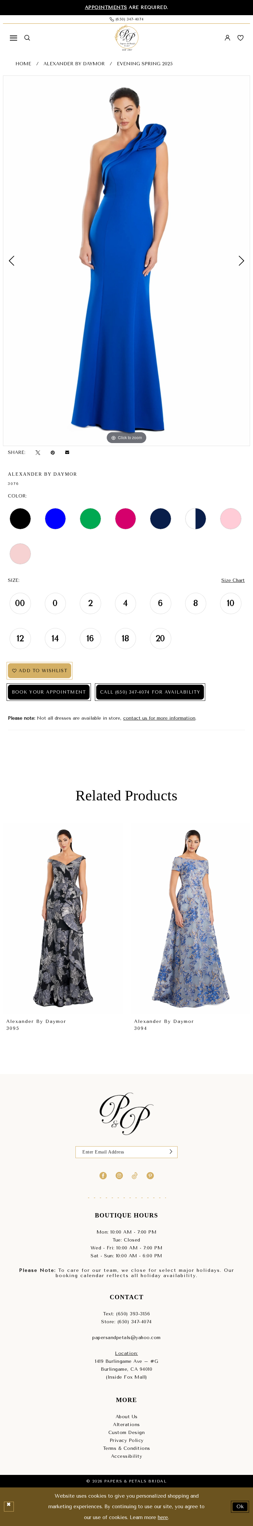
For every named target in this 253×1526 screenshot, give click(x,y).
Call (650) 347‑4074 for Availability (150, 692)
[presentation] (63, 918)
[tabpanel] (126, 261)
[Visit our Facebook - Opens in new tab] (103, 1175)
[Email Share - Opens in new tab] (67, 452)
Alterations (126, 1424)
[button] (13, 38)
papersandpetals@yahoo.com (126, 1337)
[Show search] (27, 38)
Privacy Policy (127, 1440)
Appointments (106, 7)
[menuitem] (13, 38)
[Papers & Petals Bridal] (126, 37)
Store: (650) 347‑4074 (126, 1322)
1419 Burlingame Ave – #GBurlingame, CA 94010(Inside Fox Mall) (126, 1369)
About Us (127, 1417)
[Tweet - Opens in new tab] (38, 453)
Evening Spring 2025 (145, 64)
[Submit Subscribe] (171, 1152)
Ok (240, 1507)
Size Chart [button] (233, 580)
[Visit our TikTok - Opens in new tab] (134, 1175)
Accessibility (126, 1456)
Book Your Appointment (49, 692)
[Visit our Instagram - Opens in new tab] (119, 1175)
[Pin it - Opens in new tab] (52, 453)
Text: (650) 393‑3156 (126, 1314)
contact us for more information (159, 718)
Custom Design (126, 1432)
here (163, 1517)
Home (23, 64)
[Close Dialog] (9, 1507)
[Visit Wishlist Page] (240, 38)
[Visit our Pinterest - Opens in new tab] (150, 1175)
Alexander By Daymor (74, 64)
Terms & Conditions (126, 1448)
